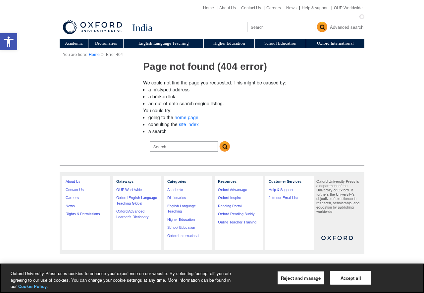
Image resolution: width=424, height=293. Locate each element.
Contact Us (251, 8)
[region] (212, 278)
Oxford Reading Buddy (236, 214)
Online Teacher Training (237, 222)
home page (186, 117)
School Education (280, 43)
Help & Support (281, 190)
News (291, 8)
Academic (74, 43)
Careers (273, 8)
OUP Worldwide (348, 8)
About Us (227, 8)
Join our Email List (283, 198)
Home (208, 8)
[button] (8, 41)
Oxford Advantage (232, 190)
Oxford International (335, 43)
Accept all (351, 277)
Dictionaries (106, 43)
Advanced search (346, 27)
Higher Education (229, 43)
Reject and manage (301, 277)
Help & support (315, 8)
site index (189, 124)
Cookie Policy (32, 286)
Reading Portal (229, 206)
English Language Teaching (163, 43)
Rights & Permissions (83, 214)
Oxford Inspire (229, 198)
